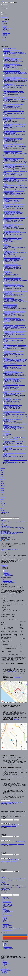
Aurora (2, 494)
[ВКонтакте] (1, 540)
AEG (2, 476)
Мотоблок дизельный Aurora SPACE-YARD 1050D (14, 462)
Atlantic (2, 492)
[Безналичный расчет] (8, 575)
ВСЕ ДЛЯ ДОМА (7, 400)
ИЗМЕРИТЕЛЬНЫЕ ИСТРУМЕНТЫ (11, 407)
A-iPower (3, 468)
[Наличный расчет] (7, 574)
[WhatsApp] (5, 540)
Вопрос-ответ (6, 30)
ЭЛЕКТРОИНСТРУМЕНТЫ (9, 48)
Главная (5, 23)
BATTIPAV (3, 503)
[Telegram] (6, 540)
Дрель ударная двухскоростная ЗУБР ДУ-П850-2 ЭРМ (12, 844)
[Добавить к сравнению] (1, 821)
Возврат (5, 29)
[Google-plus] (3, 937)
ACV (2, 472)
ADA (2, 474)
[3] (3, 554)
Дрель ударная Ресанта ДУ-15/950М (8, 826)
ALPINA (2, 483)
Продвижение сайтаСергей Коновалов (5, 968)
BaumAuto (3, 505)
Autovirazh (3, 496)
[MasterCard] (6, 571)
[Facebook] (3, 935)
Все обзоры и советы (5, 526)
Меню (4, 39)
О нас (4, 27)
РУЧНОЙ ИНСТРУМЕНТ (9, 241)
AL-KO (2, 481)
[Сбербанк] (5, 573)
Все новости (3, 520)
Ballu (2, 501)
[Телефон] (3, 42)
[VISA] (5, 570)
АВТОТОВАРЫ (6, 321)
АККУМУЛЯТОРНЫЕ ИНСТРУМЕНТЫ (12, 87)
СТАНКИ (5, 273)
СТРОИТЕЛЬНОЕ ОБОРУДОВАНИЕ (11, 201)
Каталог (5, 26)
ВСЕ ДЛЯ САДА (7, 120)
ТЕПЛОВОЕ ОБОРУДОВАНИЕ (10, 227)
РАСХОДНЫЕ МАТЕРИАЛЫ (9, 363)
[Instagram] (3, 939)
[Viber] (4, 540)
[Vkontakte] (3, 934)
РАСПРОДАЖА (6, 430)
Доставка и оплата (7, 28)
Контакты (5, 35)
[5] (5, 554)
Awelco (2, 499)
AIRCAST (3, 479)
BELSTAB (3, 510)
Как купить (5, 31)
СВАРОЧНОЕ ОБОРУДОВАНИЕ (10, 160)
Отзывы (5, 34)
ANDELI (2, 485)
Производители (6, 33)
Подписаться (15, 518)
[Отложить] (1, 822)
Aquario (2, 488)
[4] (4, 554)
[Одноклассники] (2, 540)
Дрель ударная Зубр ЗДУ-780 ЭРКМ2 (9, 860)
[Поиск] (3, 44)
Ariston (2, 490)
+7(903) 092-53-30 (12, 671)
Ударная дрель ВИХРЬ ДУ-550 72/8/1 (9, 803)
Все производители (5, 512)
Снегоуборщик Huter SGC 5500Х (10, 438)
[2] (2, 554)
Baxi (1, 508)
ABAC (2, 470)
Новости (5, 24)
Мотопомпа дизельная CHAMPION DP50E (12, 443)
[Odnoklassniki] (3, 936)
